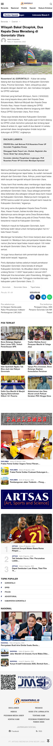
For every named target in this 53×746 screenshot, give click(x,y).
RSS (40, 731)
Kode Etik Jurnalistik (39, 711)
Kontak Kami (13, 719)
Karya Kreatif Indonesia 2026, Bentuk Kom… (30, 663)
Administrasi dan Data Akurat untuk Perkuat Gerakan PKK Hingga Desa (39, 393)
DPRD (7, 587)
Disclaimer (13, 708)
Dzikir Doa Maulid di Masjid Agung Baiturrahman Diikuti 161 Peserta (13, 393)
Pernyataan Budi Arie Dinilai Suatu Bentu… (20, 645)
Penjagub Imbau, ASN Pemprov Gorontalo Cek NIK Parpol (40, 308)
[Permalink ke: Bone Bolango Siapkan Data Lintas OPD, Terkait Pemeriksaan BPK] (13, 333)
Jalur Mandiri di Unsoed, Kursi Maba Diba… (29, 653)
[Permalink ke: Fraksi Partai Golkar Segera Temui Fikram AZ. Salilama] (26, 444)
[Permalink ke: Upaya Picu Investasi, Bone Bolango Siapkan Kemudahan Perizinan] (40, 358)
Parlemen (5, 461)
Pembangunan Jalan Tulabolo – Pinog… (28, 482)
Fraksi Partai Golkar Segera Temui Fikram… (20, 463)
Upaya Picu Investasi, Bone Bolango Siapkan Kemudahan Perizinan (40, 369)
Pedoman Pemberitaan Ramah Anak (38, 720)
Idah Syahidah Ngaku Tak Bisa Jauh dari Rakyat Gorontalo (12, 369)
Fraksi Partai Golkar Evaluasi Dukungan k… (29, 472)
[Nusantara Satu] (26, 3)
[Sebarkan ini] (32, 297)
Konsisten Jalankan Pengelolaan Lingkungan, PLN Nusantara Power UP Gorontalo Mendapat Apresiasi (24, 159)
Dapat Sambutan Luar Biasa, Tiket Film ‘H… (29, 569)
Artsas (15, 546)
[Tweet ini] (38, 297)
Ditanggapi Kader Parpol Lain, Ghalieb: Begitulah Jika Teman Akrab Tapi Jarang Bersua (25, 152)
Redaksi (39, 708)
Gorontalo (6, 287)
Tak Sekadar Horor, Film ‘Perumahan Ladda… (28, 559)
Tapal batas (35, 287)
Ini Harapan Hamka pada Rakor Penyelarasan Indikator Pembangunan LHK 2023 (13, 308)
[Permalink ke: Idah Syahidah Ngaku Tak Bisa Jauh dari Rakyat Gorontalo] (13, 358)
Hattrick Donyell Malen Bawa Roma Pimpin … (28, 549)
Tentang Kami (39, 715)
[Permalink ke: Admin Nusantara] (3, 40)
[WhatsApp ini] (49, 297)
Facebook (15, 731)
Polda (8, 592)
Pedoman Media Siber (14, 715)
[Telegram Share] (43, 297)
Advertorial (11, 596)
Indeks (14, 711)
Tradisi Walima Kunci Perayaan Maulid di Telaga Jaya (39, 344)
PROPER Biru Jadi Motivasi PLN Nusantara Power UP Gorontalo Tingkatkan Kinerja (24, 145)
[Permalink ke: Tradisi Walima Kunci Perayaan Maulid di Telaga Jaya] (40, 333)
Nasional (4, 643)
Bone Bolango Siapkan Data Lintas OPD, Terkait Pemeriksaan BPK (11, 344)
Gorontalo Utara (20, 287)
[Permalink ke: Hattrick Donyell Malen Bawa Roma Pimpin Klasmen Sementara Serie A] (26, 528)
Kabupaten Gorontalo (15, 601)
